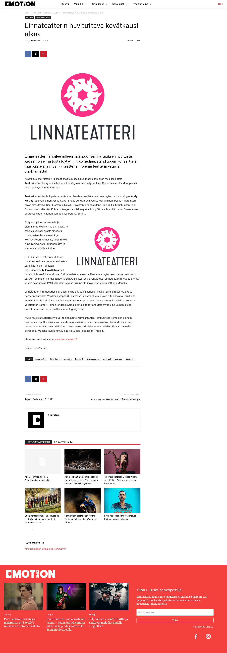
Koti (26, 12)
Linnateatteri (93, 359)
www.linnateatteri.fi (66, 339)
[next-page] (32, 529)
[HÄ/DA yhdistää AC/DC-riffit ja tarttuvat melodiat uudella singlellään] (108, 596)
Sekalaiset (36, 12)
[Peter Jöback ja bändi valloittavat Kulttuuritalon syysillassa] (122, 500)
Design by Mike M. (204, 627)
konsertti (79, 359)
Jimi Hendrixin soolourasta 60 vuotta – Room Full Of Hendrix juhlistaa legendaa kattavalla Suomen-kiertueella (66, 624)
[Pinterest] (43, 54)
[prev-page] (27, 529)
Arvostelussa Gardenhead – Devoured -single (115, 399)
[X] (35, 54)
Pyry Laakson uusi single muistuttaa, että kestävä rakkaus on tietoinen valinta (22, 623)
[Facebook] (28, 54)
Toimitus (35, 40)
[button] (220, 3)
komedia (68, 359)
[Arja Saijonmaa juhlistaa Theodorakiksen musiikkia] (43, 461)
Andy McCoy (41, 359)
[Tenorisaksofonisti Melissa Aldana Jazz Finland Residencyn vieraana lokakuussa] (122, 461)
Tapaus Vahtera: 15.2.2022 (39, 399)
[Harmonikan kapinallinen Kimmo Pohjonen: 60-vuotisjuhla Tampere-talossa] (82, 500)
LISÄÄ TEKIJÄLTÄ (63, 442)
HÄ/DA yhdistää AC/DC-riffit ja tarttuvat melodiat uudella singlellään (108, 623)
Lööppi (7, 615)
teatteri (129, 359)
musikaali (107, 359)
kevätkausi (55, 359)
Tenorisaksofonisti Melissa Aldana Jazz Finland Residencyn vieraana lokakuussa (120, 480)
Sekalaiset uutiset (52, 12)
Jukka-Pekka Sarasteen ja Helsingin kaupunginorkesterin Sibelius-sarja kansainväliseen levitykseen (81, 480)
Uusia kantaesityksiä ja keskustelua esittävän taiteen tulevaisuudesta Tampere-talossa (42, 519)
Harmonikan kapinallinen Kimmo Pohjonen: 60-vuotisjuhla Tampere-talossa (80, 519)
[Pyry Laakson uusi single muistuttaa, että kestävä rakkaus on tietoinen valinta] (23, 596)
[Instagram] (208, 637)
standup (118, 359)
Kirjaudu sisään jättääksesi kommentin (45, 548)
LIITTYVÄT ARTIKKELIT (38, 442)
